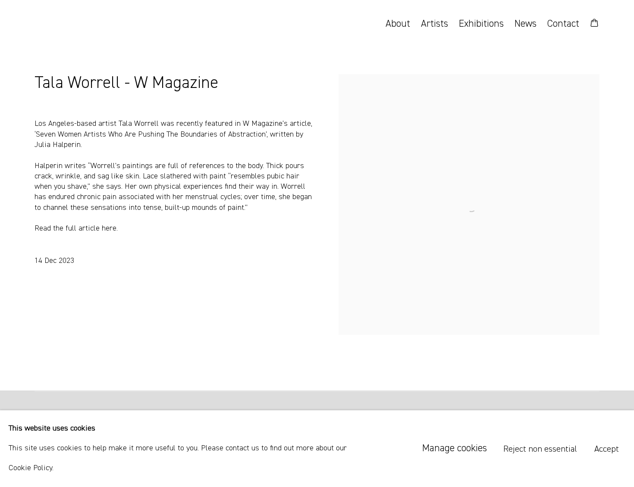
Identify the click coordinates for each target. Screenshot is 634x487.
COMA (73, 24)
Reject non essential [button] (540, 449)
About (398, 24)
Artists (434, 24)
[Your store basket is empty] (594, 23)
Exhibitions (481, 24)
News (526, 24)
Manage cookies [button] (454, 448)
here (109, 228)
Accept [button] (606, 449)
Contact (563, 24)
